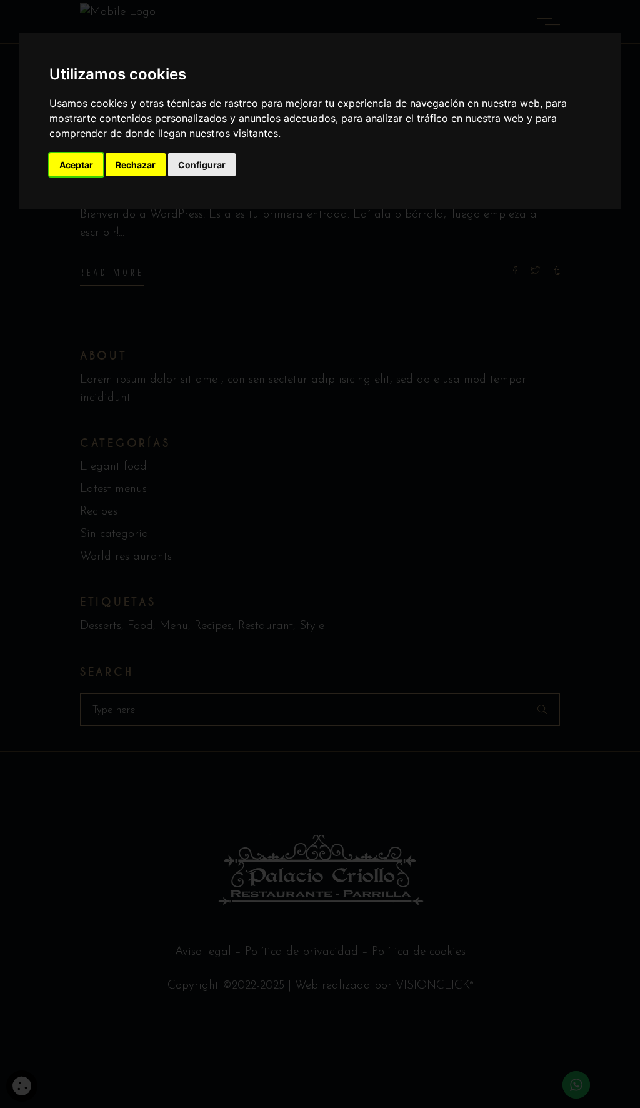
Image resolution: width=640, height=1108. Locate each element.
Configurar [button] (202, 164)
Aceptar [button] (76, 164)
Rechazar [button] (136, 164)
